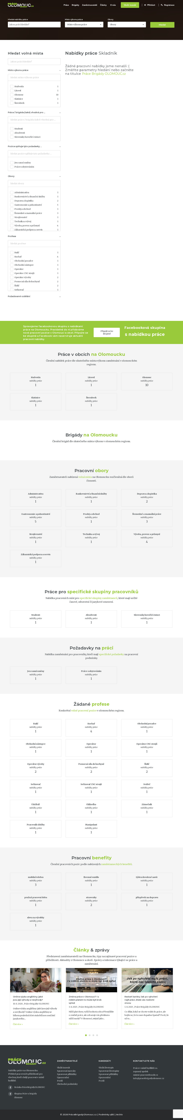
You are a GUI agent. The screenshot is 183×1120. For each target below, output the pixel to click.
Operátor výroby (36, 277)
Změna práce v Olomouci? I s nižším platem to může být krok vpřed (85, 999)
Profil (60, 1081)
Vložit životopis (106, 1067)
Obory (111, 19)
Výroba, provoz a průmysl (36, 225)
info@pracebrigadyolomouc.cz (148, 1078)
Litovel (36, 90)
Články (103, 5)
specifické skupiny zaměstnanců (98, 598)
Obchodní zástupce (36, 265)
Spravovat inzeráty (66, 1071)
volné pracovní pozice (84, 710)
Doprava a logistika (36, 200)
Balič (36, 252)
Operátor (36, 269)
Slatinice (36, 99)
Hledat (162, 25)
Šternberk (36, 103)
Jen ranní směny (22, 162)
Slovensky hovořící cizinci (27, 137)
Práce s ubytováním (24, 167)
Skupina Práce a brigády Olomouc (25, 1095)
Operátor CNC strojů (36, 273)
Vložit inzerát (130, 5)
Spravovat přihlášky (66, 1074)
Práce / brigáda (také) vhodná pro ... (26, 112)
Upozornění (63, 1077)
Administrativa (36, 192)
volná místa (85, 477)
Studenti (18, 128)
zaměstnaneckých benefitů (116, 864)
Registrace (169, 5)
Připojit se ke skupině (107, 332)
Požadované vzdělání (19, 296)
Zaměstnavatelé (89, 5)
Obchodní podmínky (67, 1084)
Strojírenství (36, 217)
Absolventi (19, 133)
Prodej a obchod (36, 209)
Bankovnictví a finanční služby (36, 196)
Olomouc (36, 94)
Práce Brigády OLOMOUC (36, 1003)
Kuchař (36, 256)
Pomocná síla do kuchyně (36, 281)
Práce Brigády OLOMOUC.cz (104, 74)
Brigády (75, 5)
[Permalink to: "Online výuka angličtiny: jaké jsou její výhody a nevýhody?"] (35, 980)
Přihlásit (151, 5)
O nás (113, 5)
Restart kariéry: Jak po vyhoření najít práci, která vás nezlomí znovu (141, 999)
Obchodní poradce (36, 261)
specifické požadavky (111, 654)
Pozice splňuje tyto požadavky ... (25, 146)
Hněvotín (36, 86)
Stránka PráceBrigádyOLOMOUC (29, 1087)
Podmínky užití (106, 1114)
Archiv (119, 1114)
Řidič (36, 285)
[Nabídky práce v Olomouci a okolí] (21, 5)
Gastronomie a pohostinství (36, 205)
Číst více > (18, 1024)
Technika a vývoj (36, 221)
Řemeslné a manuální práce (36, 213)
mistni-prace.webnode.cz (145, 1075)
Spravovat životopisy (109, 1071)
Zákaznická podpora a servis (36, 229)
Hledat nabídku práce (18, 19)
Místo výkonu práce (74, 19)
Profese (12, 236)
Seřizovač (36, 289)
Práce (66, 5)
